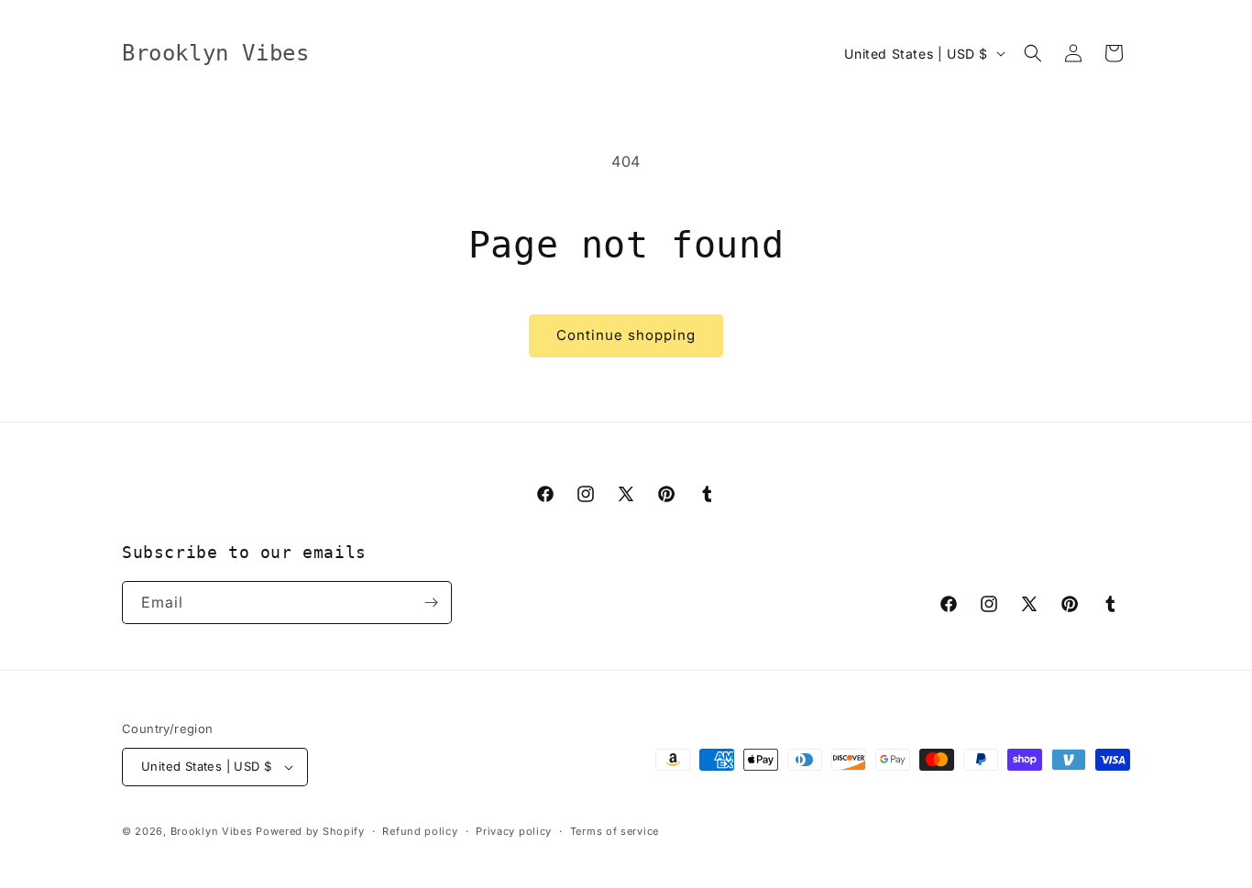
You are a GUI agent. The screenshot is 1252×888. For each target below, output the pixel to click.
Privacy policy (514, 831)
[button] (1033, 53)
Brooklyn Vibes (211, 831)
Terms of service (614, 831)
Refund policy (419, 831)
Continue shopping (626, 335)
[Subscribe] (431, 602)
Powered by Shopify (310, 831)
